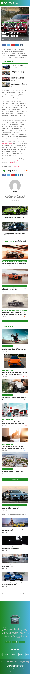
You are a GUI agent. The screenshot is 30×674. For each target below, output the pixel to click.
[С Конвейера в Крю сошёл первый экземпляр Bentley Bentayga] (6, 73)
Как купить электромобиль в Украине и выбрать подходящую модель (14, 373)
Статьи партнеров (7, 345)
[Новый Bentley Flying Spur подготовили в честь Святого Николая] (6, 79)
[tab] (21, 240)
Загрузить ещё (15, 321)
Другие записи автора (20, 241)
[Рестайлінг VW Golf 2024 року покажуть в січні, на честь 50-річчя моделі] (15, 540)
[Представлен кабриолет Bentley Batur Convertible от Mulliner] (15, 276)
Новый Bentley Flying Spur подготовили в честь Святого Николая (18, 78)
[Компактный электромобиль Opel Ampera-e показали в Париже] (15, 522)
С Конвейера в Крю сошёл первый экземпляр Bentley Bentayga (18, 72)
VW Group (19, 161)
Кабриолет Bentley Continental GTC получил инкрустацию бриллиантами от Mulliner (14, 313)
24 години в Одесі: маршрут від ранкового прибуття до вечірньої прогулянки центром (12, 472)
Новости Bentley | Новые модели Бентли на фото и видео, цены (15, 261)
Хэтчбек (15, 654)
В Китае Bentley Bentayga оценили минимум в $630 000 (19, 83)
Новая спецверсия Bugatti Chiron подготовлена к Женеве (12, 507)
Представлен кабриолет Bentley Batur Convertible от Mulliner (14, 288)
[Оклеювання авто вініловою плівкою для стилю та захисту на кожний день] (15, 386)
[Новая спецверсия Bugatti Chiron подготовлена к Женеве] (15, 494)
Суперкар (7, 654)
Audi (9, 162)
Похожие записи (22, 240)
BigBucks (22, 593)
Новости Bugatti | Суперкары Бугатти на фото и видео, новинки (15, 504)
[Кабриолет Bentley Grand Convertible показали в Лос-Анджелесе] (6, 67)
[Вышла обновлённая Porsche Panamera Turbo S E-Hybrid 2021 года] (15, 558)
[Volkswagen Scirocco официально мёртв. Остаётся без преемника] (15, 576)
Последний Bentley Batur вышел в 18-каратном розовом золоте (14, 264)
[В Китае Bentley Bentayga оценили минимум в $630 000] (6, 84)
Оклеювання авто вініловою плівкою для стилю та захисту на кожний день (14, 398)
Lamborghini (15, 162)
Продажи (14, 170)
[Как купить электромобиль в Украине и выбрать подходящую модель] (15, 361)
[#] (10, 671)
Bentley (8, 170)
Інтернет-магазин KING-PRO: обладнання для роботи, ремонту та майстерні (13, 422)
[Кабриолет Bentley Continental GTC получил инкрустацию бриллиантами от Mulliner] (15, 301)
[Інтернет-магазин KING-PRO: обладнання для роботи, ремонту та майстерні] (15, 410)
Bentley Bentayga (7, 143)
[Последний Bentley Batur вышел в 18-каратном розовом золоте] (15, 252)
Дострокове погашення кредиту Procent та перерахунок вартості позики (13, 447)
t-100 (15, 192)
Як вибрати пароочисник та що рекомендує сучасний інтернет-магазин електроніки (15, 666)
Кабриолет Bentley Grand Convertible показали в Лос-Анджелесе (18, 66)
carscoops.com (16, 166)
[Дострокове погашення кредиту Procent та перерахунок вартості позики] (15, 435)
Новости (6, 8)
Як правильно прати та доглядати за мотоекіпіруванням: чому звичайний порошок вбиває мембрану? (14, 349)
